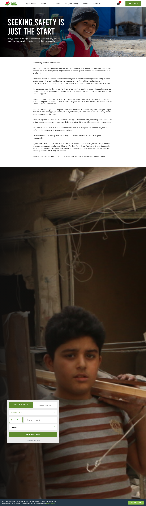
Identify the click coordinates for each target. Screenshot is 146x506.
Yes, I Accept (135, 502)
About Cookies (50, 504)
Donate (135, 3)
